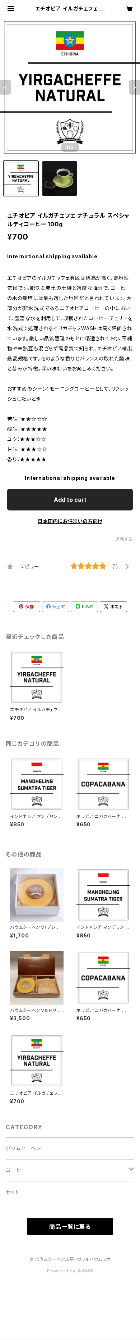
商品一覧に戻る (70, 1226)
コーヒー (16, 1170)
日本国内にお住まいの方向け (70, 521)
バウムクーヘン (23, 1148)
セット (12, 1192)
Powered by (62, 1270)
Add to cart (70, 499)
